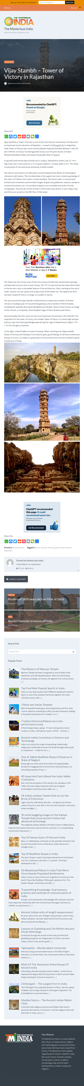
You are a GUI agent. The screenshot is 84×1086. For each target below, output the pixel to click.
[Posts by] (6, 83)
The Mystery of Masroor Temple (40, 669)
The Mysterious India (18, 29)
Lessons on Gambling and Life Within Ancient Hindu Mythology (47, 930)
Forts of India (41, 547)
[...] (22, 681)
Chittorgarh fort (58, 145)
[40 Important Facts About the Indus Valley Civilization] (15, 786)
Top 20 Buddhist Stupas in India (39, 853)
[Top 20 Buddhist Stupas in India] (15, 864)
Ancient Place (9, 62)
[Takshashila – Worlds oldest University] (15, 958)
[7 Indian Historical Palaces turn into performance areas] (15, 731)
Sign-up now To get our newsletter (23, 2)
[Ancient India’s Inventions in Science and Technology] (15, 747)
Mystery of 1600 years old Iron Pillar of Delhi (36, 599)
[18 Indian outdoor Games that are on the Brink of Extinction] (15, 805)
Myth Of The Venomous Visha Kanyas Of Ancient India (45, 966)
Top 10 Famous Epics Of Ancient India (43, 837)
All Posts (21, 568)
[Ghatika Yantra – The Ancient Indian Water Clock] (15, 1010)
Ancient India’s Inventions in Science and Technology (45, 739)
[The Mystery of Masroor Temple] (15, 679)
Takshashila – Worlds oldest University (43, 948)
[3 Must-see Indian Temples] (15, 714)
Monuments (66, 547)
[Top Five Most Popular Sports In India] (15, 698)
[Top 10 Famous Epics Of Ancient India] (15, 847)
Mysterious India (14, 83)
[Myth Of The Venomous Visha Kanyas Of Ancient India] (15, 974)
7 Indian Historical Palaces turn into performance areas (42, 722)
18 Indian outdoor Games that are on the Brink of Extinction (45, 797)
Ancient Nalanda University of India (30, 621)
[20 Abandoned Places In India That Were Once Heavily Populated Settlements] (15, 880)
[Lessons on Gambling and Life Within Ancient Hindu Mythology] (15, 938)
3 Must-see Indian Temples (36, 704)
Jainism (57, 547)
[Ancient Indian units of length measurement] (15, 922)
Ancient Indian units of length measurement (47, 912)
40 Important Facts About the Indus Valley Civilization (45, 778)
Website (30, 568)
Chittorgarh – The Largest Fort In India (44, 983)
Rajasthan (8, 550)
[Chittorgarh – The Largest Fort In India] (15, 993)
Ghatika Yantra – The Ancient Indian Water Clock (46, 1001)
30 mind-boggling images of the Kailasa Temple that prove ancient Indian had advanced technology (44, 818)
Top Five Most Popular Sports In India (43, 688)
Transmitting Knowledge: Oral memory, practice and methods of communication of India (46, 893)
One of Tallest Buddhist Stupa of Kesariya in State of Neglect (46, 758)
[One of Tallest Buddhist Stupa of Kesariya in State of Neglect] (15, 767)
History (51, 547)
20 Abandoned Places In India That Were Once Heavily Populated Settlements (45, 872)
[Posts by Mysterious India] (10, 563)
